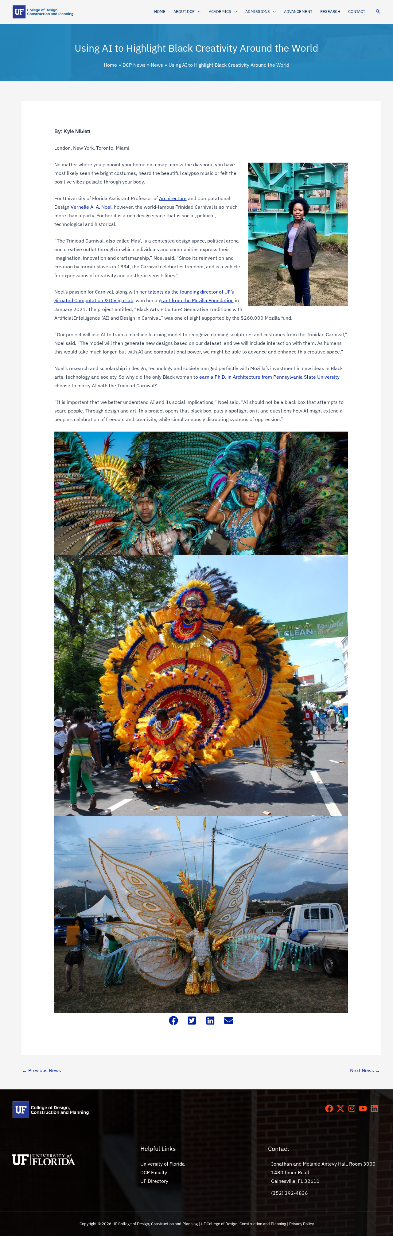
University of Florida (162, 1164)
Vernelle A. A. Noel (91, 207)
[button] (198, 11)
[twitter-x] (342, 1108)
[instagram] (353, 1108)
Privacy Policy (301, 1223)
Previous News (41, 1070)
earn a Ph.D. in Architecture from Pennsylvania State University (269, 377)
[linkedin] (375, 1108)
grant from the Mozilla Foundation (196, 300)
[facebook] (330, 1108)
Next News (365, 1070)
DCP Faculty (153, 1172)
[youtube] (364, 1108)
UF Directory (154, 1181)
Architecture (173, 198)
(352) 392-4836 (289, 1193)
